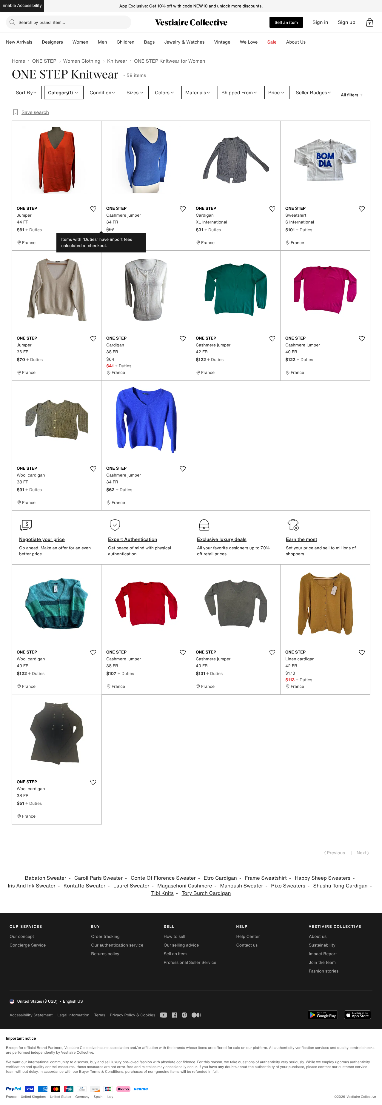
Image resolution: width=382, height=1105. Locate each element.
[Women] (93, 42)
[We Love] (262, 42)
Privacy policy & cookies (132, 1015)
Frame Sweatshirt (266, 878)
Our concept (22, 936)
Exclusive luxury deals (222, 539)
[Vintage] (235, 42)
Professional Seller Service (190, 962)
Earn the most (301, 539)
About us (317, 936)
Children (126, 42)
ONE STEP (44, 60)
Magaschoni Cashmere (184, 886)
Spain (98, 1097)
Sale (272, 42)
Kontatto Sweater (84, 886)
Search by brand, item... (42, 22)
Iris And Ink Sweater (32, 886)
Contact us (247, 945)
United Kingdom (33, 1097)
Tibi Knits (162, 893)
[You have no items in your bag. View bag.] (370, 22)
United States (60, 1097)
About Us (296, 42)
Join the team (322, 962)
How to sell (174, 936)
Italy (110, 1097)
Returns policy (105, 954)
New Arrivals (19, 42)
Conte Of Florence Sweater (163, 878)
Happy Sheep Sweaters (322, 878)
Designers (52, 42)
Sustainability (322, 945)
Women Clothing (82, 60)
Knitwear (117, 60)
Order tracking (105, 936)
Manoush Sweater (241, 886)
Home (18, 60)
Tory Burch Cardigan (206, 893)
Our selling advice (181, 945)
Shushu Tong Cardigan (340, 886)
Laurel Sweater (131, 886)
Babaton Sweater (46, 878)
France (11, 1097)
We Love (249, 42)
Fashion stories (323, 971)
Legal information (73, 1015)
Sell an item (286, 22)
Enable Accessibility (22, 5)
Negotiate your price (42, 539)
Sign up (346, 22)
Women (80, 42)
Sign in (320, 22)
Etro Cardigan (220, 878)
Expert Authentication (132, 539)
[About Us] (310, 42)
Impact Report (323, 954)
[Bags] (159, 42)
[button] (370, 22)
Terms (99, 1015)
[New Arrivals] (37, 42)
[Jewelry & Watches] (209, 42)
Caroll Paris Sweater (98, 878)
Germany (82, 1097)
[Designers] (67, 42)
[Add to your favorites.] (93, 208)
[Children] (139, 42)
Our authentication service (117, 945)
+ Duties (33, 229)
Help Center (248, 936)
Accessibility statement (31, 1015)
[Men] (112, 42)
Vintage (222, 42)
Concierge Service (28, 945)
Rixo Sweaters (288, 886)
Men (102, 42)
